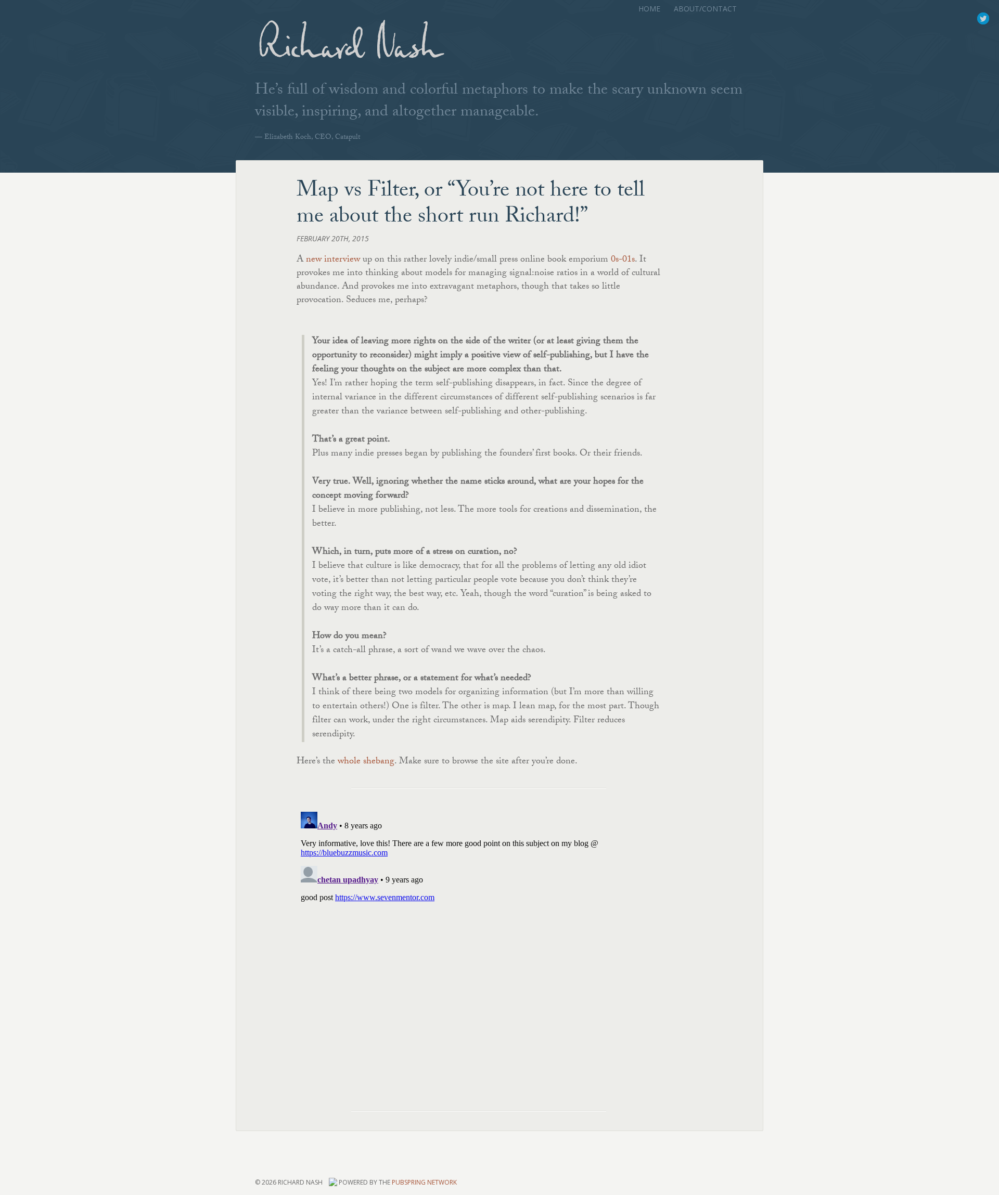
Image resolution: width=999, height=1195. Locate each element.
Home (649, 9)
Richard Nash (348, 50)
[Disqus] (479, 938)
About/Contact (705, 9)
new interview (333, 260)
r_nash (983, 18)
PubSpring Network (424, 1182)
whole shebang (366, 762)
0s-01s (623, 260)
